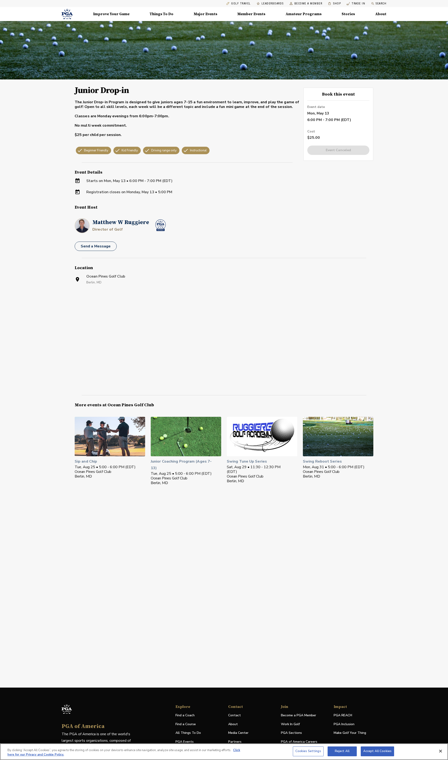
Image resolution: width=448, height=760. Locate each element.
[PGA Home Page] (67, 14)
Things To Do (161, 14)
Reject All (342, 751)
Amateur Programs (304, 14)
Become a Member (308, 3)
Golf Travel (241, 3)
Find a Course (185, 724)
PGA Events (184, 741)
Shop (334, 3)
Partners (235, 741)
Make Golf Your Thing (350, 733)
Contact (234, 715)
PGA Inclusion (344, 724)
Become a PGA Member (298, 715)
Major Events (205, 14)
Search (380, 3)
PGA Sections (291, 733)
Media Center (238, 733)
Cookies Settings (308, 751)
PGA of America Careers (299, 741)
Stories (348, 14)
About (380, 14)
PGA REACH (343, 715)
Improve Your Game (111, 14)
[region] (224, 751)
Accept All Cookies (377, 751)
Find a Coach (185, 715)
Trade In (356, 3)
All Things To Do (188, 733)
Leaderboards (273, 3)
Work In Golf (290, 724)
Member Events (251, 14)
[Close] (440, 751)
